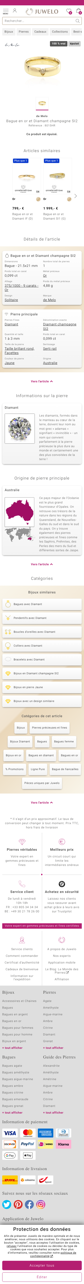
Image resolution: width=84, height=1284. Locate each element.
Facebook (29, 1204)
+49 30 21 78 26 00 (25, 911)
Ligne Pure (38, 769)
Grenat (48, 1041)
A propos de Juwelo (61, 949)
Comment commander (22, 956)
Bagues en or (69, 756)
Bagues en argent (15, 1014)
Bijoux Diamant (20, 742)
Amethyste (51, 1008)
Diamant (11, 324)
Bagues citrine (12, 1093)
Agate (47, 1001)
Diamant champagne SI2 (60, 326)
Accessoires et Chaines (19, 1001)
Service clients (22, 949)
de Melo (49, 300)
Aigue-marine (53, 1014)
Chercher (78, 21)
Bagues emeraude (15, 1099)
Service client (22, 892)
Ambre (48, 1021)
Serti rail (50, 348)
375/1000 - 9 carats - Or (22, 288)
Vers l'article (40, 381)
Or (45, 275)
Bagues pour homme (17, 1035)
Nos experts (62, 956)
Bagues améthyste (15, 1072)
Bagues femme (64, 742)
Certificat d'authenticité (22, 963)
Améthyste (51, 1072)
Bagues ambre (12, 1086)
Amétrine (49, 1079)
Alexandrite (51, 1066)
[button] (5, 11)
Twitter (6, 1204)
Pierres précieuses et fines (49, 728)
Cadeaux (40, 32)
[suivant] (75, 196)
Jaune (10, 363)
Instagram (40, 1204)
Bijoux (8, 32)
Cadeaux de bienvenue (22, 969)
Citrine (48, 1028)
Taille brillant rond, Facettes (19, 351)
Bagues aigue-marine (17, 1079)
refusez (12, 1246)
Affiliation (62, 979)
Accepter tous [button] (42, 1265)
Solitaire (11, 300)
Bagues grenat (13, 1106)
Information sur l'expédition (22, 978)
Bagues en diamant (41, 756)
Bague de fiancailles (65, 769)
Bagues (42, 742)
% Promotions (14, 769)
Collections (60, 32)
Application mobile (62, 963)
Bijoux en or (14, 756)
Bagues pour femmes (17, 1028)
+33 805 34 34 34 (25, 907)
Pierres (24, 32)
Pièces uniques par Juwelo (42, 783)
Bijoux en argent (14, 1041)
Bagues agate (12, 1066)
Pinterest (18, 1204)
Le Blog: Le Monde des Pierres (61, 971)
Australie (50, 363)
